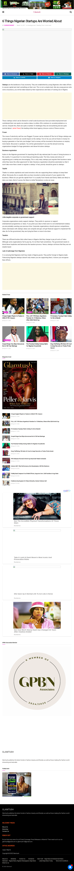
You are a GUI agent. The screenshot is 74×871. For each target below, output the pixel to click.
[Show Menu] (3, 12)
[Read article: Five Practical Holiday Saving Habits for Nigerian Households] (37, 334)
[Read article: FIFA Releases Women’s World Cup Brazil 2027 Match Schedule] (6, 460)
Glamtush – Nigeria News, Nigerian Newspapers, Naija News (19, 861)
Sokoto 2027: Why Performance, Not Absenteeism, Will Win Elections (30, 466)
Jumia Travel (16, 128)
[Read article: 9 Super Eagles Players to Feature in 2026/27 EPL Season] (13, 306)
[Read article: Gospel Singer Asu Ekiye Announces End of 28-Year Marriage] (13, 334)
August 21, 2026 (7, 320)
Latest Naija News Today (46, 861)
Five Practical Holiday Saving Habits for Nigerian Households (28, 443)
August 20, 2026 (15, 468)
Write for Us (5, 863)
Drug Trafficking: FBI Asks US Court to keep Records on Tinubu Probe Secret (61, 346)
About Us (5, 827)
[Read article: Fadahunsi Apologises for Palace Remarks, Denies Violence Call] (6, 483)
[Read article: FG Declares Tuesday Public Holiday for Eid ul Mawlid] (61, 306)
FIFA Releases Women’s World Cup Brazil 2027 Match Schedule (28, 458)
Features (30, 340)
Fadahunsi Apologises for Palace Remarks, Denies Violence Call (29, 481)
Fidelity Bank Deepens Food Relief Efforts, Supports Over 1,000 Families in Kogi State (34, 473)
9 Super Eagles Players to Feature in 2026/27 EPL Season (26, 414)
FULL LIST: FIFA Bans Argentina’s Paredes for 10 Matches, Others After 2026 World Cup (36, 318)
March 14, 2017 (21, 25)
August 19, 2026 (15, 483)
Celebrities (7, 340)
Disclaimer (31, 859)
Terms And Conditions (62, 861)
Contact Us (5, 831)
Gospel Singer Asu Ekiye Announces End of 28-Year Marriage (28, 436)
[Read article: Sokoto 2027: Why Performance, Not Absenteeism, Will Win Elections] (6, 468)
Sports (5, 312)
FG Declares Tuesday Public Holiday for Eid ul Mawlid (25, 429)
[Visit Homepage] (37, 12)
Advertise (5, 829)
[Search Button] (71, 12)
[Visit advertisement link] (37, 4)
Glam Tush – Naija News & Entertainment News (50, 859)
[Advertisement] (37, 106)
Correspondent (9, 25)
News (53, 312)
